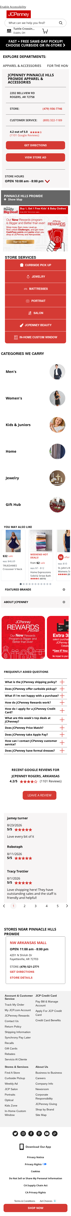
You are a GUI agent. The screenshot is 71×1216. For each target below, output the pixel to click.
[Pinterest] (39, 1133)
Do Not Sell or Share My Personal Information (35, 1178)
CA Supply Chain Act (36, 1185)
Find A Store (12, 1072)
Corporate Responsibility (44, 1096)
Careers (41, 1078)
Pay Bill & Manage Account (47, 1003)
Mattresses (38, 289)
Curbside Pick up (38, 265)
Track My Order (14, 1004)
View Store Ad (35, 157)
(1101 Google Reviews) (24, 135)
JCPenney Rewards (17, 1015)
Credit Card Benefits (48, 1020)
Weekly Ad (11, 1083)
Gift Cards (11, 1048)
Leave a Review (39, 795)
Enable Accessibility (13, 7)
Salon (38, 313)
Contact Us (12, 1021)
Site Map (41, 1114)
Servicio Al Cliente (16, 1059)
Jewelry (38, 276)
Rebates (10, 1053)
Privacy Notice (35, 1157)
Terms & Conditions (24, 1201)
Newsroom (42, 1089)
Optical (9, 1100)
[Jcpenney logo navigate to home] (18, 14)
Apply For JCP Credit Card (49, 1012)
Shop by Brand (45, 1109)
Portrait (38, 301)
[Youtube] (47, 1133)
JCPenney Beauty (38, 325)
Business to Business (49, 1072)
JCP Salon (11, 1089)
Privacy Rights (33, 1164)
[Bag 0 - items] (45, 31)
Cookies (35, 1171)
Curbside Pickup (15, 1078)
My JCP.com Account (18, 1010)
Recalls (9, 1043)
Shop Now (35, 1208)
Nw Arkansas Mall (28, 942)
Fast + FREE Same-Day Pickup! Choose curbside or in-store (34, 43)
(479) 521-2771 (29, 966)
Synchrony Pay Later (18, 1037)
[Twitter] (16, 1133)
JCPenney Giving (46, 1104)
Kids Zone (11, 1105)
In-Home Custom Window (38, 337)
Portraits (10, 1094)
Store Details (21, 977)
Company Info (44, 1083)
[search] (62, 23)
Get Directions (35, 145)
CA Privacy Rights (35, 1192)
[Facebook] (32, 1133)
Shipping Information (18, 1032)
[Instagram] (24, 1133)
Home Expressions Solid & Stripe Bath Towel (40, 576)
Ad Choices (46, 1201)
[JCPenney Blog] (55, 1133)
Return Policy (13, 1026)
